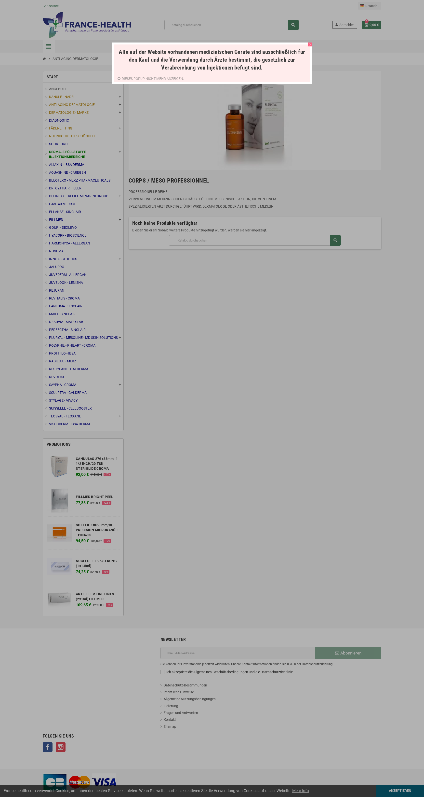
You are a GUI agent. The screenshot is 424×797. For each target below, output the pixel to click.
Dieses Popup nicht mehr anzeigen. (153, 79)
